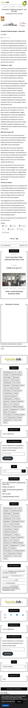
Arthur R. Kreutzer (15, 380)
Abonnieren (7, 458)
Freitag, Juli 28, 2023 (18, 13)
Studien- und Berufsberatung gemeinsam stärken (12, 490)
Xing (20, 420)
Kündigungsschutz (14, 409)
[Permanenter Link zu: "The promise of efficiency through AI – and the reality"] (14, 22)
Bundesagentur (7, 385)
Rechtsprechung (11, 417)
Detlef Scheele (7, 390)
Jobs (11, 404)
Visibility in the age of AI (14, 268)
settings (19, 701)
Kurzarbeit (6, 409)
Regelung (19, 417)
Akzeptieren (5, 705)
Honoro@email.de (6, 576)
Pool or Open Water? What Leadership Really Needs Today (13, 483)
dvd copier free (6, 586)
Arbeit (20, 372)
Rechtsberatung (11, 583)
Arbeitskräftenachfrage (16, 374)
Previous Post (6, 245)
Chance (5, 388)
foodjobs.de (17, 398)
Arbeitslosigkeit (7, 377)
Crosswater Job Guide (14, 388)
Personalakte (13, 412)
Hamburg (13, 401)
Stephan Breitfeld (6, 37)
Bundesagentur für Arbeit (18, 385)
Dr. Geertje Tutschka (16, 390)
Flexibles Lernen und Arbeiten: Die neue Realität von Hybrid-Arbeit (13, 572)
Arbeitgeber (13, 288)
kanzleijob (9, 13)
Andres (4, 583)
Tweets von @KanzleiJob (8, 434)
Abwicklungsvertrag (8, 372)
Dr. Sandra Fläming (8, 393)
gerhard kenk (6, 401)
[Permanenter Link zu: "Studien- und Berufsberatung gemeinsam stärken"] (14, 279)
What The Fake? (6, 494)
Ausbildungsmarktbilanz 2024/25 (10, 496)
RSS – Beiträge (4, 692)
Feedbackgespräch (8, 398)
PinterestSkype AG (8, 414)
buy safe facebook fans (8, 580)
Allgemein (5, 6)
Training (15, 420)
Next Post (22, 245)
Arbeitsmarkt (12, 6)
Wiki (17, 580)
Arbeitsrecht (6, 380)
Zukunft (5, 422)
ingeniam (6, 404)
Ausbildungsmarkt (8, 382)
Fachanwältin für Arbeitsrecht (10, 396)
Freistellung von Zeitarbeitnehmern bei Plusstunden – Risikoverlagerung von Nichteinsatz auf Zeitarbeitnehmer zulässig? (11, 588)
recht (5, 417)
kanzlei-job (16, 404)
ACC (15, 372)
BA (14, 382)
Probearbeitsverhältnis (19, 414)
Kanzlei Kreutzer (7, 406)
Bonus (18, 382)
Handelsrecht (20, 401)
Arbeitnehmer (21, 288)
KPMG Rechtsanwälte (18, 406)
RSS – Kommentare (5, 694)
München (6, 412)
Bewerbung (19, 6)
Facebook (16, 393)
